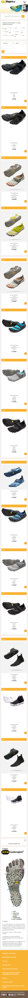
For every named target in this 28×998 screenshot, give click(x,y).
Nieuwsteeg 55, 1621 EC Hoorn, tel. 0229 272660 (13, 986)
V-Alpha (6, 31)
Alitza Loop (15, 35)
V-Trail (16, 31)
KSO (16, 28)
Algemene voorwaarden (9, 953)
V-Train (21, 31)
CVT (11, 28)
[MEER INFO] (25, 101)
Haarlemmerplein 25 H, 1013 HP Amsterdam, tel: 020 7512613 (11, 973)
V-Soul (11, 35)
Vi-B (23, 35)
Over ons (4, 961)
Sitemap (4, 978)
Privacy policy (6, 965)
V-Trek (5, 35)
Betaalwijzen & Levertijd (9, 957)
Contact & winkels (7, 982)
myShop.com (17, 843)
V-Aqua (9, 31)
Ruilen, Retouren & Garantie (10, 969)
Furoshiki (4, 28)
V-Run (23, 28)
